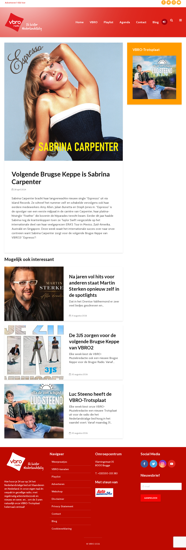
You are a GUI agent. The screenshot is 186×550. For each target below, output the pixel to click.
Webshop (57, 491)
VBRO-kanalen (60, 469)
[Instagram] (162, 464)
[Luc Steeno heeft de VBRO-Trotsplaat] (34, 411)
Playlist (108, 22)
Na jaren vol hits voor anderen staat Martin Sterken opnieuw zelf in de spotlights (94, 286)
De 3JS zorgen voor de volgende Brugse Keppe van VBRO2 (94, 341)
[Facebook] (144, 464)
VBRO (94, 22)
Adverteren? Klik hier (15, 2)
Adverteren (58, 484)
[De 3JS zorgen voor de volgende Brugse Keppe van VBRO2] (34, 352)
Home (80, 22)
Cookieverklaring (62, 528)
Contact (141, 22)
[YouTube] (171, 464)
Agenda (125, 22)
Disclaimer (58, 499)
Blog (156, 22)
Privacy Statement (62, 506)
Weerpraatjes (59, 461)
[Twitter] (153, 464)
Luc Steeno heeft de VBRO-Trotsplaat (90, 397)
